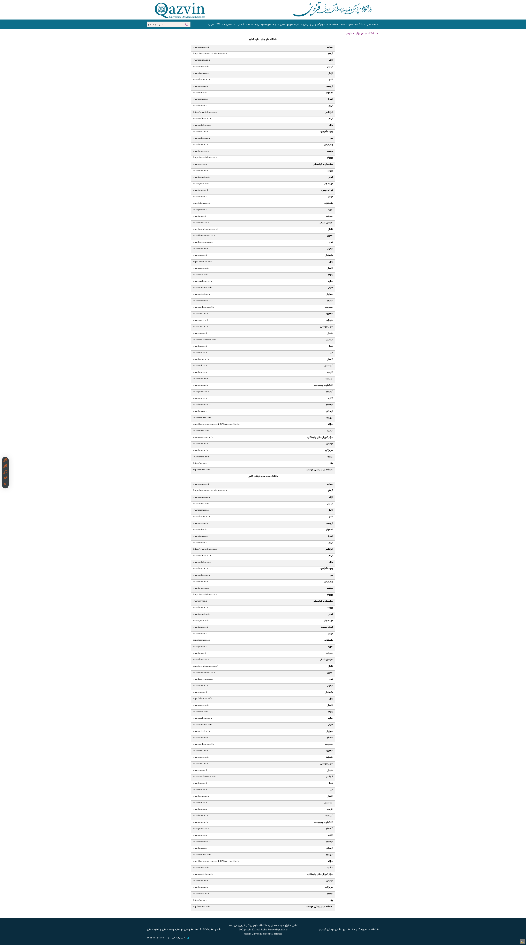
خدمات (249, 24)
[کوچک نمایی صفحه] (5, 466)
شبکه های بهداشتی (289, 24)
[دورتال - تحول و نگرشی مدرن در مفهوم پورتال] (522, 941)
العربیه (211, 24)
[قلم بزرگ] (5, 478)
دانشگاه (361, 24)
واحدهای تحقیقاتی (266, 24)
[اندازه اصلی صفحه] (5, 472)
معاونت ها (348, 24)
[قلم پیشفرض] (5, 484)
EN (218, 24)
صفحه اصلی (372, 24)
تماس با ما (227, 24)
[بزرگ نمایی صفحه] (5, 460)
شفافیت (240, 24)
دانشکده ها (334, 24)
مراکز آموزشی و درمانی (314, 24)
